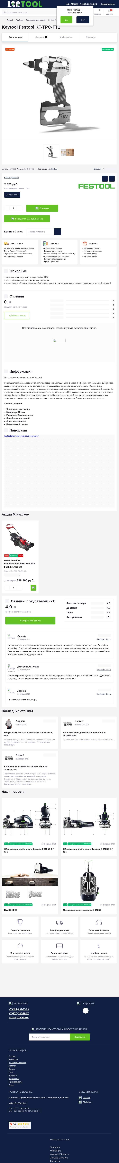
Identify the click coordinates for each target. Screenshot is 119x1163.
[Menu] (3, 4)
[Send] (57, 231)
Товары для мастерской (35, 20)
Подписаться (79, 1037)
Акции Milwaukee (15, 514)
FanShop (19, 20)
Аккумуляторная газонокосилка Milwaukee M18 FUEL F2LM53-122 (19, 563)
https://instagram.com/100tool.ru (86, 1011)
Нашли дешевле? (11, 178)
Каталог (12, 1066)
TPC (46, 277)
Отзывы (12, 1056)
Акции (11, 1085)
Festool (10, 20)
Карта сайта (14, 1079)
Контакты (13, 1075)
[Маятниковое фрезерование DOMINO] (89, 880)
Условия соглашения (17, 1063)
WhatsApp (87, 1102)
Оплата (54, 244)
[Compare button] (112, 179)
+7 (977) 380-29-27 (19, 1013)
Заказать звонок (108, 4)
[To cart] (33, 588)
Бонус (93, 244)
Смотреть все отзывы (30, 620)
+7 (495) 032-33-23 (19, 1009)
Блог (11, 1072)
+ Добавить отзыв (17, 315)
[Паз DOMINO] (30, 880)
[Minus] (7, 208)
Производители (15, 1082)
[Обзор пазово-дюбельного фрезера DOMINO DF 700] (30, 819)
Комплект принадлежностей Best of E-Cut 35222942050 (84, 734)
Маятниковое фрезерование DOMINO (82, 910)
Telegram (86, 1098)
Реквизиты (13, 1059)
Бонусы (12, 1069)
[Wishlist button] (105, 179)
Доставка (17, 244)
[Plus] (20, 208)
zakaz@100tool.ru (19, 1017)
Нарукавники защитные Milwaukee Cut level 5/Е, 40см (28, 734)
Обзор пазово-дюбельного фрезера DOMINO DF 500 (88, 850)
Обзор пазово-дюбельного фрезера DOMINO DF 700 (29, 850)
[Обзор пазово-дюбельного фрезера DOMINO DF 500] (89, 819)
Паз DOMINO (10, 910)
